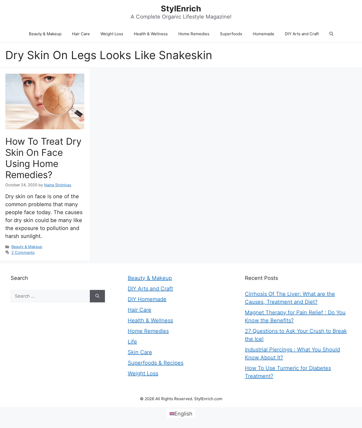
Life (132, 341)
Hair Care (81, 33)
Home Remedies (193, 33)
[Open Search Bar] (331, 34)
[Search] (97, 296)
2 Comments (23, 252)
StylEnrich (181, 8)
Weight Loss (111, 33)
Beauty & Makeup (45, 33)
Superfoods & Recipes (155, 363)
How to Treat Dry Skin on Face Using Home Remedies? (43, 158)
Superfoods (231, 33)
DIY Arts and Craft (302, 33)
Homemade (263, 33)
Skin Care (140, 352)
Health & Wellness (151, 33)
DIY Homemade (147, 299)
